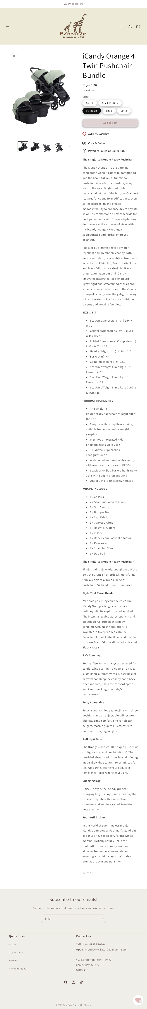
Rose (109, 110)
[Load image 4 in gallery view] (59, 147)
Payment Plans (17, 968)
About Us (14, 944)
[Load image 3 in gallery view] (47, 147)
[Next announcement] (140, 4)
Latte (124, 110)
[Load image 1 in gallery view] (23, 147)
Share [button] (90, 872)
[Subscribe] (102, 919)
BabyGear (67, 1005)
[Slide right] (70, 147)
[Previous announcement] (7, 4)
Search (13, 960)
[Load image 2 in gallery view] (35, 147)
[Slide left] (13, 147)
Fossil (89, 103)
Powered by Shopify (82, 1005)
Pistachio (91, 110)
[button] (7, 26)
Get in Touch (16, 952)
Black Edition (110, 103)
